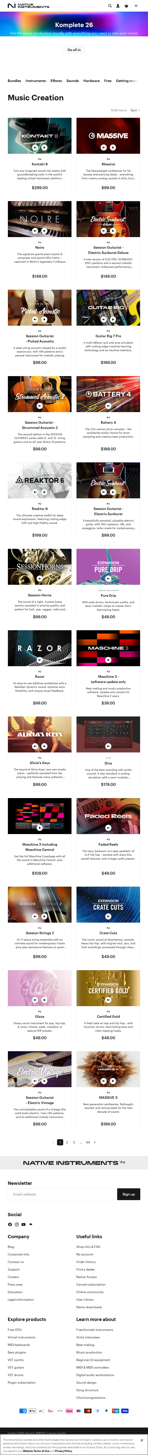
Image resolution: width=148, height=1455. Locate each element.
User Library (85, 1299)
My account (84, 1254)
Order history (86, 1261)
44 (88, 1142)
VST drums (16, 1374)
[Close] (142, 1440)
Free (107, 80)
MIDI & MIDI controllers (92, 1367)
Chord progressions (90, 1397)
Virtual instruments (22, 1337)
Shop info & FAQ (88, 1246)
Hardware (91, 80)
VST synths (16, 1359)
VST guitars (16, 1367)
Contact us (16, 1261)
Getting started (128, 80)
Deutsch (30, 1433)
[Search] (110, 6)
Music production (89, 1352)
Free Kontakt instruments (94, 1329)
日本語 (20, 1433)
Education (15, 1292)
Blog (11, 1246)
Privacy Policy (63, 1451)
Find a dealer (85, 1269)
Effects (56, 80)
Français (51, 1433)
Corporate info (18, 1254)
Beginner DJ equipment (93, 1359)
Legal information (21, 1299)
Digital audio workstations (95, 1374)
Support (14, 1269)
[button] (135, 110)
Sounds (72, 80)
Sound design (86, 1382)
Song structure (87, 1390)
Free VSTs (15, 1329)
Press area (15, 1284)
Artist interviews (88, 1337)
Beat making (85, 1344)
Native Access (86, 1276)
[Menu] (136, 6)
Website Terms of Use (36, 1451)
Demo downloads (89, 1307)
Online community (89, 1292)
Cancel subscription (91, 1284)
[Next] (94, 1142)
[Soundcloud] (30, 1224)
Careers (13, 1276)
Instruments (36, 80)
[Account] (118, 6)
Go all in (74, 49)
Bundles (14, 80)
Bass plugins (17, 1352)
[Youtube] (23, 1224)
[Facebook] (10, 1224)
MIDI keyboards (19, 1344)
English (12, 1433)
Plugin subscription (22, 1382)
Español (61, 1433)
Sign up (129, 1194)
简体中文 (40, 1433)
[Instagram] (16, 1224)
